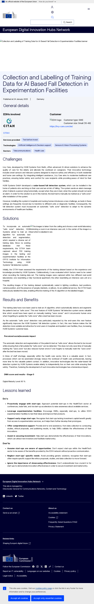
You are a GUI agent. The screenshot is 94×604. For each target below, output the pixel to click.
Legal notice (8, 576)
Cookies (57, 571)
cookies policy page (43, 588)
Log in (52, 7)
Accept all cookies (19, 598)
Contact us (59, 566)
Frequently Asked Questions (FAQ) (62, 522)
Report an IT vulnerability (13, 571)
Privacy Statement (56, 526)
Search (52, 17)
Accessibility (22, 576)
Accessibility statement (57, 513)
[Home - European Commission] (10, 14)
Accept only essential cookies (47, 598)
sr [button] (52, 12)
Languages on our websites (38, 571)
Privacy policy (70, 571)
